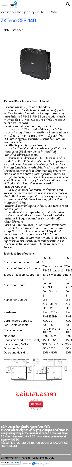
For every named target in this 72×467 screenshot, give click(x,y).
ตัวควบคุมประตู (24, 12)
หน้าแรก (6, 12)
